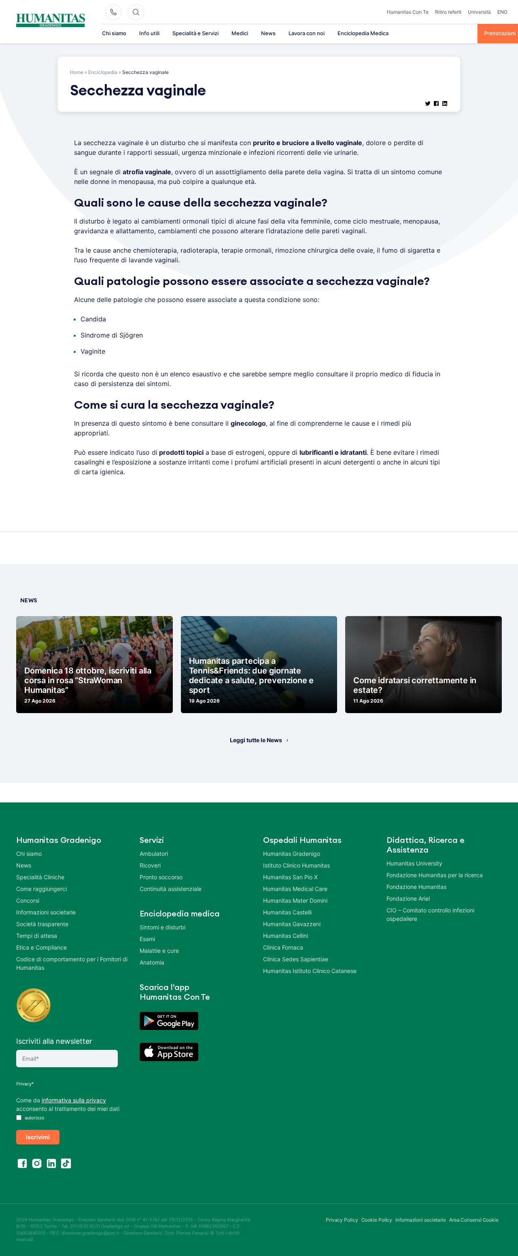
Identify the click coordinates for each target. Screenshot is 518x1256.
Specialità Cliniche (40, 877)
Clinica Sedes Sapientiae (295, 959)
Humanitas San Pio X (290, 877)
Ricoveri (150, 865)
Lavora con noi (307, 33)
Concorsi (27, 900)
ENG (502, 12)
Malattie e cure (159, 950)
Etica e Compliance (41, 947)
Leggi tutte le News (256, 740)
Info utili (149, 33)
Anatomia (152, 962)
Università (479, 12)
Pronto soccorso (161, 877)
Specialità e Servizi (195, 33)
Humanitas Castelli (287, 912)
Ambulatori (154, 853)
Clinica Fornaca (283, 947)
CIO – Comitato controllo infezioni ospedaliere (430, 914)
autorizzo (34, 1118)
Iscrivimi (38, 1137)
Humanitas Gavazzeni (292, 923)
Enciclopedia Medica (363, 33)
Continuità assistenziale (171, 888)
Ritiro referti (448, 12)
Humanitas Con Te (408, 12)
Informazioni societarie (46, 912)
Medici (239, 33)
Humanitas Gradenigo (291, 853)
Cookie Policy (377, 1220)
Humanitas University (414, 863)
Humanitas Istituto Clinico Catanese (310, 970)
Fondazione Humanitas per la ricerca (434, 875)
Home (76, 72)
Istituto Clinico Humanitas (296, 865)
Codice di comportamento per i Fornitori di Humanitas (71, 963)
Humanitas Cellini (285, 935)
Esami (147, 938)
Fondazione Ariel (408, 898)
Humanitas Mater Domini (295, 900)
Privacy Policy (342, 1220)
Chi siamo (114, 33)
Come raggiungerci (41, 888)
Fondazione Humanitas (416, 886)
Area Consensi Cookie (474, 1220)
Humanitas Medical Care (295, 888)
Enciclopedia (102, 72)
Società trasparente (42, 923)
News (268, 33)
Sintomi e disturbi (162, 927)
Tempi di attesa (36, 935)
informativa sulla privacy (74, 1100)
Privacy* (25, 1084)
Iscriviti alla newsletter (54, 1041)
